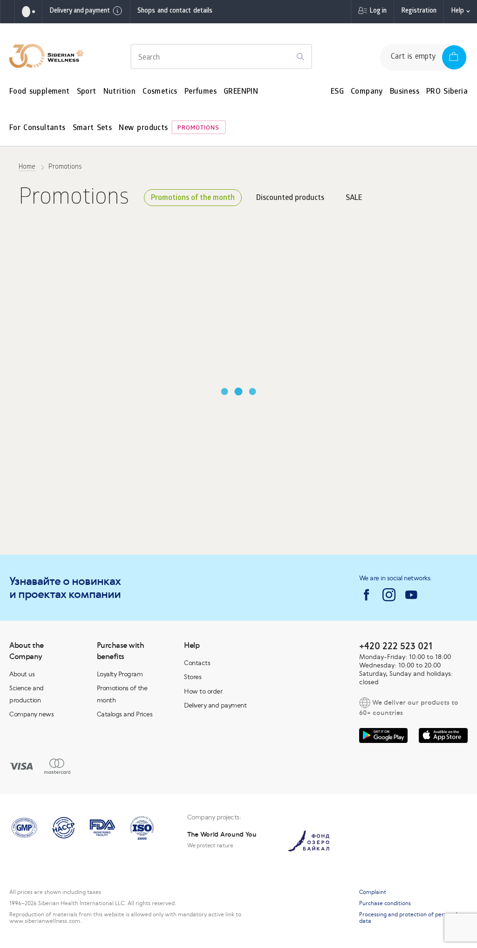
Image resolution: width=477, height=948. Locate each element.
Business (404, 92)
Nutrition (119, 92)
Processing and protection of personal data (408, 917)
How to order (203, 691)
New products (143, 128)
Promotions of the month (193, 198)
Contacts (197, 663)
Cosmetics (160, 92)
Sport (86, 92)
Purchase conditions (385, 903)
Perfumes (200, 92)
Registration (418, 11)
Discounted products (290, 198)
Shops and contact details (174, 11)
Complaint (372, 892)
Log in (378, 11)
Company (367, 92)
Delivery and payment (79, 11)
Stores (192, 677)
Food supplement (39, 92)
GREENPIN (241, 92)
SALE (354, 198)
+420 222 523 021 (395, 645)
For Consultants (37, 128)
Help (457, 11)
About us (21, 674)
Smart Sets (92, 128)
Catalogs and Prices (125, 714)
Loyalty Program (120, 674)
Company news (31, 714)
